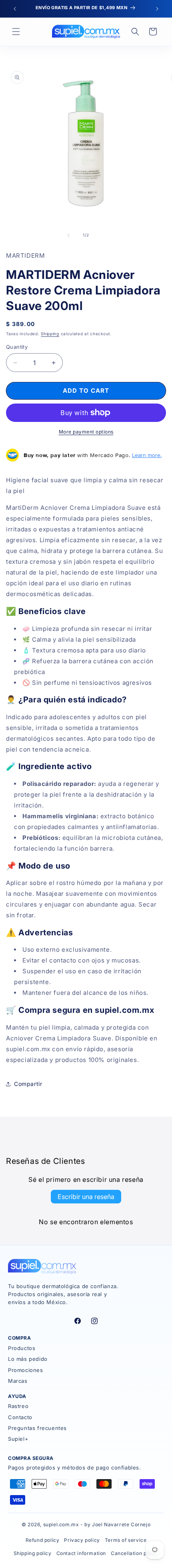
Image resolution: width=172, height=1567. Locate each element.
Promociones (25, 1370)
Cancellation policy (134, 1553)
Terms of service (126, 1540)
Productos (21, 1348)
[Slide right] (103, 235)
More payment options (86, 432)
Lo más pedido (28, 1359)
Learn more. (147, 455)
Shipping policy (33, 1553)
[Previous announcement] (15, 9)
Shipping (50, 333)
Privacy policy (82, 1540)
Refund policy (43, 1540)
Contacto (20, 1417)
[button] (16, 31)
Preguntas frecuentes (37, 1428)
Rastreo (18, 1406)
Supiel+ (18, 1439)
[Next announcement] (157, 9)
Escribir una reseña (86, 1197)
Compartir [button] (28, 1083)
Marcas (18, 1381)
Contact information (81, 1553)
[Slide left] (68, 235)
